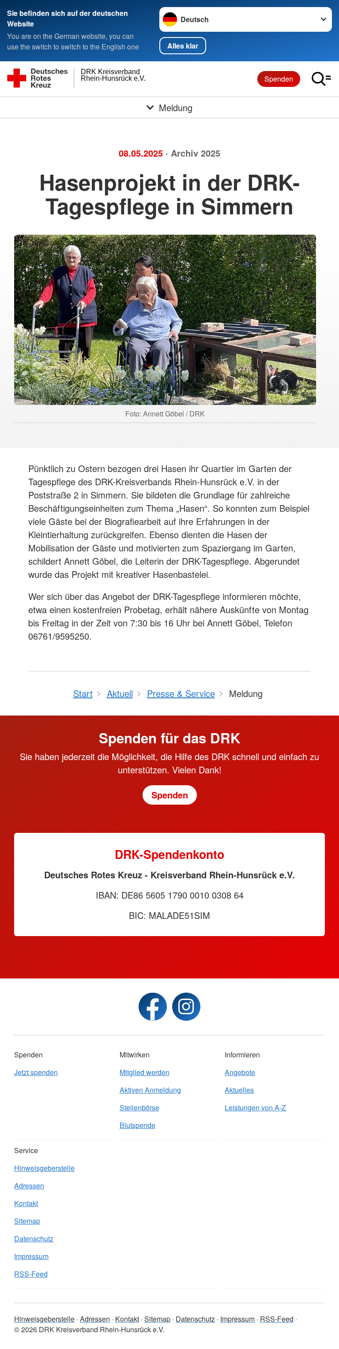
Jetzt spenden (36, 1072)
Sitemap (27, 1221)
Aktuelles (239, 1090)
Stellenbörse (139, 1107)
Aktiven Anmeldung (150, 1090)
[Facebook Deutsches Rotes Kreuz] (153, 1007)
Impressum (31, 1256)
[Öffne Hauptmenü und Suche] (321, 79)
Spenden (278, 79)
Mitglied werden (145, 1072)
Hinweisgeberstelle (44, 1168)
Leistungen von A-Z (255, 1107)
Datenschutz (33, 1238)
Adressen (29, 1185)
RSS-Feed (31, 1274)
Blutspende (137, 1125)
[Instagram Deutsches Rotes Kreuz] (186, 1007)
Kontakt (26, 1203)
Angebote (240, 1072)
